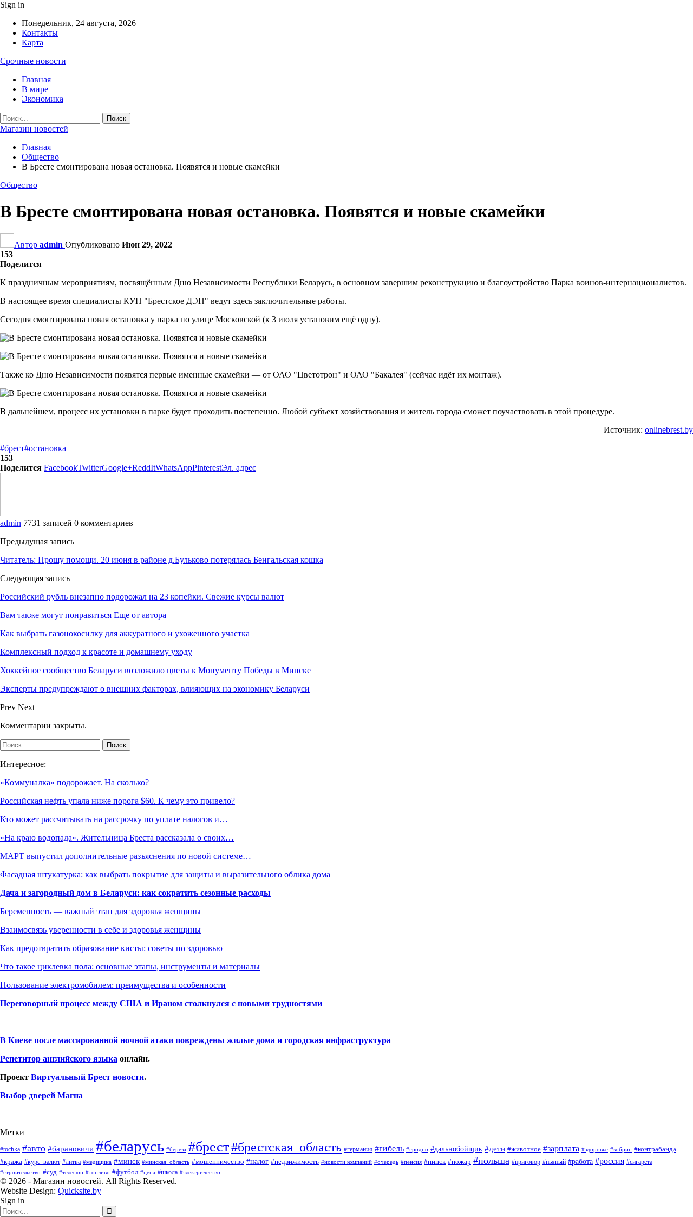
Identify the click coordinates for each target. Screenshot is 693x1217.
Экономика (42, 98)
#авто (33, 1148)
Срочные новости (33, 61)
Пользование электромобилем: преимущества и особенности (113, 985)
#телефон (71, 1172)
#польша (491, 1160)
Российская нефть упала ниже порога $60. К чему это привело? (117, 800)
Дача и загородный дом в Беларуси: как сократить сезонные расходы (135, 892)
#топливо (98, 1172)
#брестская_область (286, 1147)
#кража (11, 1161)
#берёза (176, 1149)
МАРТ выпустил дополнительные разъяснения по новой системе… (125, 856)
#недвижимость (295, 1161)
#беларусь (130, 1146)
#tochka (10, 1149)
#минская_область (165, 1162)
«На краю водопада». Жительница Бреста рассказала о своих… (117, 837)
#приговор (526, 1162)
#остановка (45, 448)
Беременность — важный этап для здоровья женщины (100, 911)
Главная (36, 79)
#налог (257, 1161)
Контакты (40, 32)
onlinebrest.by (669, 429)
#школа (168, 1172)
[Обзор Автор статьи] (21, 513)
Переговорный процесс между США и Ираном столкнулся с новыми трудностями (161, 1003)
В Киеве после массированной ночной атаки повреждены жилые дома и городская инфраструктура (195, 1040)
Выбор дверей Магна (41, 1095)
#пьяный (554, 1162)
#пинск (435, 1162)
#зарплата (561, 1148)
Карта (32, 42)
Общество (18, 185)
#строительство (20, 1172)
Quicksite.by (79, 1190)
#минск (127, 1161)
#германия (358, 1149)
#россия (609, 1161)
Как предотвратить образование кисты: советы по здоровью (111, 948)
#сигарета (639, 1162)
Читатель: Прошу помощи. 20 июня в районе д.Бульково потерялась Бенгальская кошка (161, 559)
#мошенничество (218, 1161)
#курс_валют (42, 1162)
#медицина (97, 1162)
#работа (580, 1161)
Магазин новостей (34, 128)
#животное (524, 1149)
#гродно (417, 1149)
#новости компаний (346, 1162)
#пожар (459, 1161)
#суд (50, 1172)
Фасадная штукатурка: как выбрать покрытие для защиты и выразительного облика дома (165, 874)
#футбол (125, 1172)
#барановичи (71, 1148)
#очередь (386, 1162)
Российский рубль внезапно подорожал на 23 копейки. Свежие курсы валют (142, 596)
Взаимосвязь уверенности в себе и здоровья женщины (100, 929)
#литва (71, 1162)
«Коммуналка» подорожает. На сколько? (74, 782)
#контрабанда (655, 1149)
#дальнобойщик (456, 1148)
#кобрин (621, 1149)
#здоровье (594, 1150)
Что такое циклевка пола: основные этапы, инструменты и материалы (130, 966)
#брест (12, 448)
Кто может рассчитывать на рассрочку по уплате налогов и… (114, 819)
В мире (35, 89)
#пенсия (411, 1162)
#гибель (389, 1148)
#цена (147, 1172)
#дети (495, 1148)
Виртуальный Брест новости (87, 1077)
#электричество (200, 1172)
